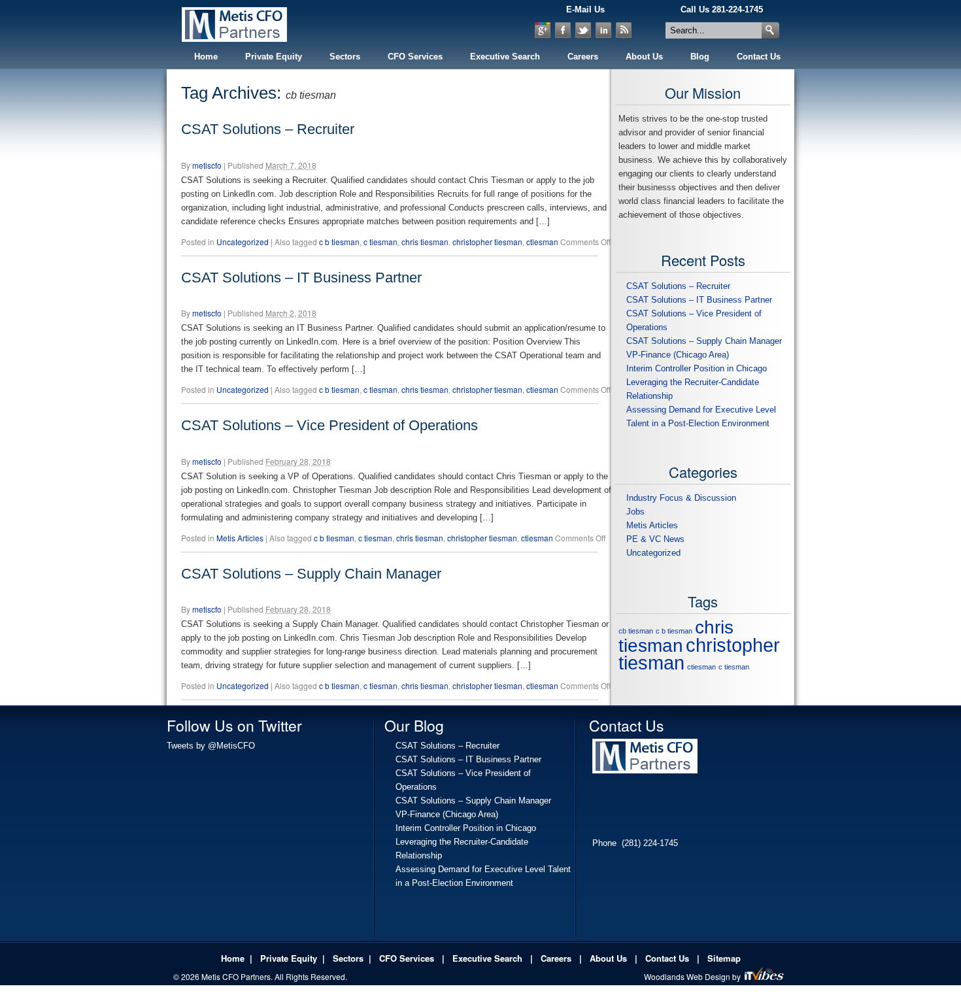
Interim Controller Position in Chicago (696, 368)
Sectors (344, 56)
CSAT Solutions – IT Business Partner (301, 277)
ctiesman (542, 241)
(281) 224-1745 (650, 843)
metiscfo (207, 165)
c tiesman (380, 241)
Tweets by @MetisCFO (211, 746)
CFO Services (415, 56)
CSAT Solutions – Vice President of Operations (329, 425)
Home (206, 56)
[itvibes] (765, 976)
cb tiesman (635, 631)
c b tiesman (339, 241)
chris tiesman (424, 241)
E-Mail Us (585, 9)
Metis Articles (239, 537)
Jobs (635, 511)
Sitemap (724, 958)
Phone (604, 843)
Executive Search (505, 56)
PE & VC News (655, 539)
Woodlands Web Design (688, 976)
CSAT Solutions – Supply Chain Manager (311, 574)
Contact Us (759, 56)
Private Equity (273, 56)
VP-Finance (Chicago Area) (677, 355)
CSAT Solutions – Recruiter (267, 129)
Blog (699, 56)
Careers (582, 56)
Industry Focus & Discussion (681, 498)
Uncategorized (242, 241)
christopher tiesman (487, 241)
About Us (644, 56)
